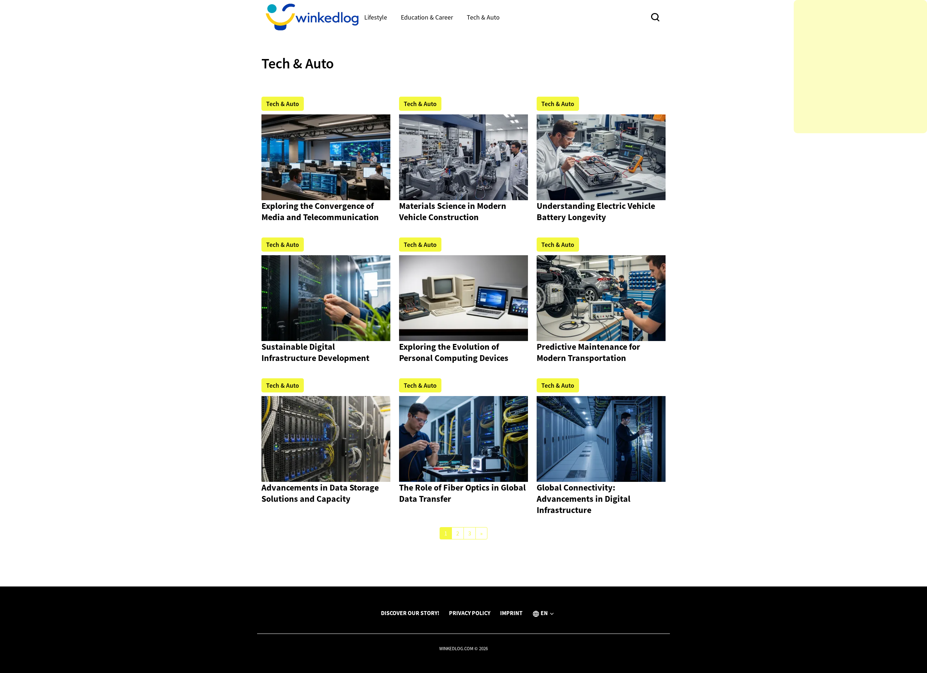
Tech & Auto (483, 17)
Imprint (511, 613)
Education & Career (427, 17)
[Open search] (655, 17)
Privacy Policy (469, 613)
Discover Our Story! (410, 613)
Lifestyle (375, 17)
